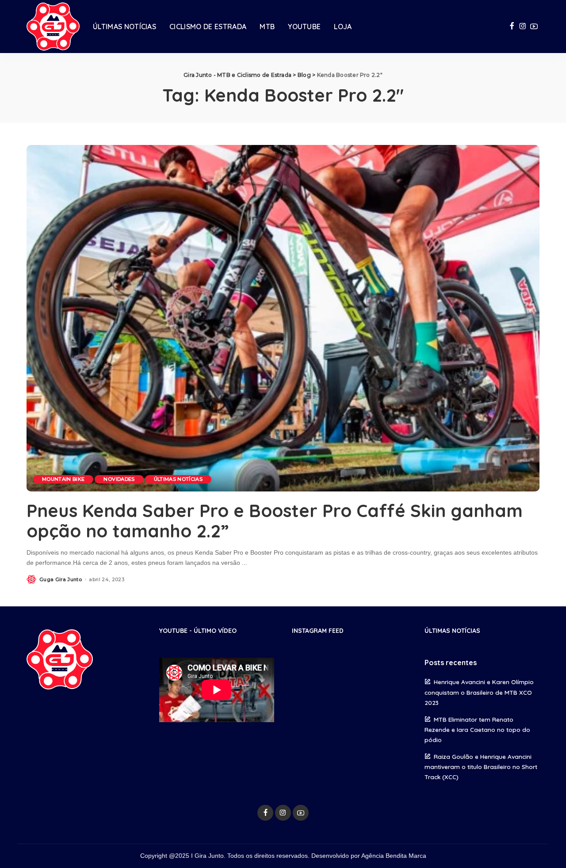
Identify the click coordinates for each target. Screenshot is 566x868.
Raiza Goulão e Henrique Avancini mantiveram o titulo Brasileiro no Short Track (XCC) (480, 766)
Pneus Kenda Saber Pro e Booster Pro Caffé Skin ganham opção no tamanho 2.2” (275, 520)
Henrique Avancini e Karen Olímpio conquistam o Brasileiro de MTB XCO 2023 (479, 692)
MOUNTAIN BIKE (63, 479)
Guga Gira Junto (60, 579)
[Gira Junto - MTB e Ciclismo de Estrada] (53, 26)
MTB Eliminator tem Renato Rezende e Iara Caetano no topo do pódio (477, 729)
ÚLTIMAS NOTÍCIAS (178, 479)
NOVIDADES (118, 479)
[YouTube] (533, 26)
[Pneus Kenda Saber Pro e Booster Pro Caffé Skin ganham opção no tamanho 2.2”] (283, 318)
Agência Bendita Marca (393, 856)
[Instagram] (522, 26)
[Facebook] (511, 26)
